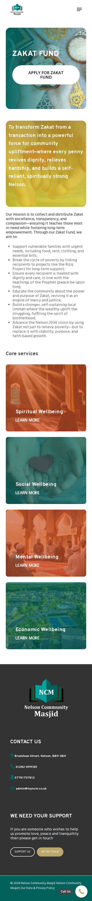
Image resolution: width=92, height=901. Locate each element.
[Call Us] (81, 891)
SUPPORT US (22, 851)
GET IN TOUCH (50, 851)
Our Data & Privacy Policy (38, 888)
